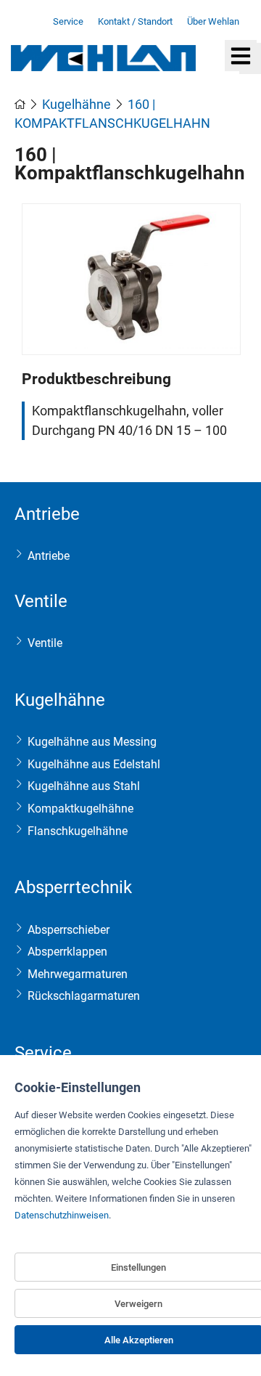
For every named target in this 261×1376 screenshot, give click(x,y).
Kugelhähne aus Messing (92, 742)
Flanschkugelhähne (78, 831)
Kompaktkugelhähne (80, 808)
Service (43, 1053)
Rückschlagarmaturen (84, 996)
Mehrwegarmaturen (78, 974)
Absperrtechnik (73, 887)
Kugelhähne (59, 700)
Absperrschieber (68, 930)
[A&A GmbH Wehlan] (103, 67)
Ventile (40, 601)
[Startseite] (21, 104)
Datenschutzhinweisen (61, 1215)
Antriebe (47, 514)
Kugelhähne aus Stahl (84, 786)
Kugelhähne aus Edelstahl (94, 764)
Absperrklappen (67, 951)
